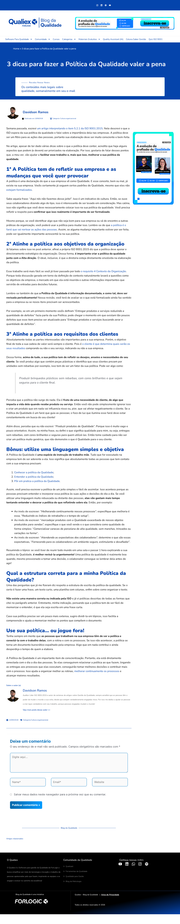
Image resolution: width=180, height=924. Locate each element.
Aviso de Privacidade (110, 894)
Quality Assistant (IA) (113, 39)
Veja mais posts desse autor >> (36, 710)
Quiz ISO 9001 (156, 39)
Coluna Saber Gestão (136, 39)
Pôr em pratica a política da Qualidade (37, 481)
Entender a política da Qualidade (33, 477)
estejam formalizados (19, 190)
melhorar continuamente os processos (96, 671)
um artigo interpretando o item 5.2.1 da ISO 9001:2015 (70, 128)
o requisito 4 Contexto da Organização (103, 271)
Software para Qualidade (17, 39)
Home (16, 48)
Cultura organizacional (39, 720)
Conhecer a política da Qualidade (33, 472)
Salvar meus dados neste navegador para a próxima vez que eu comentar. (60, 794)
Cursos (56, 39)
